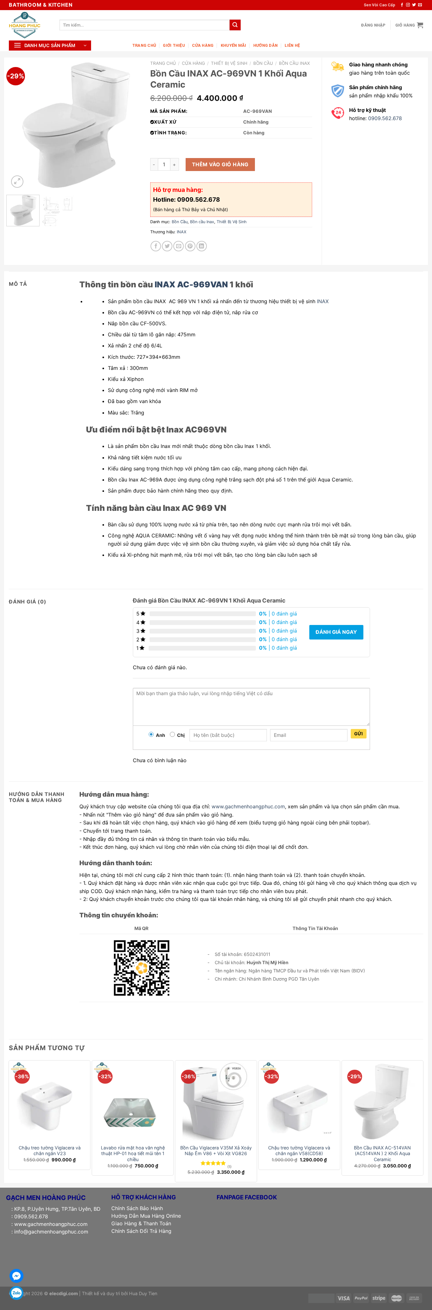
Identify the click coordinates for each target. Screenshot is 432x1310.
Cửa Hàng (202, 45)
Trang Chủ (144, 45)
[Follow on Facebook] (402, 5)
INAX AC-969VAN (191, 284)
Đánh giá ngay (336, 632)
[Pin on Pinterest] (190, 246)
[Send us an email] (420, 5)
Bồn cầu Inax (294, 63)
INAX (181, 232)
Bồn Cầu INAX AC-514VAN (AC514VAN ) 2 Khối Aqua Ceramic (382, 1153)
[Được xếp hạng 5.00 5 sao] (213, 1163)
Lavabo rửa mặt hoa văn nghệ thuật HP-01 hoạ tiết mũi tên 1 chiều (133, 1153)
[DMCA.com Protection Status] (321, 1298)
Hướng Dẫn (265, 45)
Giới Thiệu (174, 45)
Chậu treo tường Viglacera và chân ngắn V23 (50, 1150)
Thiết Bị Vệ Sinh (229, 63)
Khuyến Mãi (233, 45)
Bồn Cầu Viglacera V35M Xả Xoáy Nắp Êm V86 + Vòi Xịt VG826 (216, 1150)
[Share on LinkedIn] (201, 246)
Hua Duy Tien (143, 1293)
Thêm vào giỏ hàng (220, 164)
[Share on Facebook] (156, 246)
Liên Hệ (292, 45)
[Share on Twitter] (167, 246)
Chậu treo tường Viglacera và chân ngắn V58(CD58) (299, 1150)
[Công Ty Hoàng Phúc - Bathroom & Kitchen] (29, 25)
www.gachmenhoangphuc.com (248, 806)
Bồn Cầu (263, 63)
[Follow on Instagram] (408, 5)
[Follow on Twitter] (414, 5)
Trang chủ (163, 63)
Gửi (358, 733)
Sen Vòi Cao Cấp (379, 5)
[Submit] (235, 25)
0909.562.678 (385, 118)
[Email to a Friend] (178, 246)
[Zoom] (17, 181)
